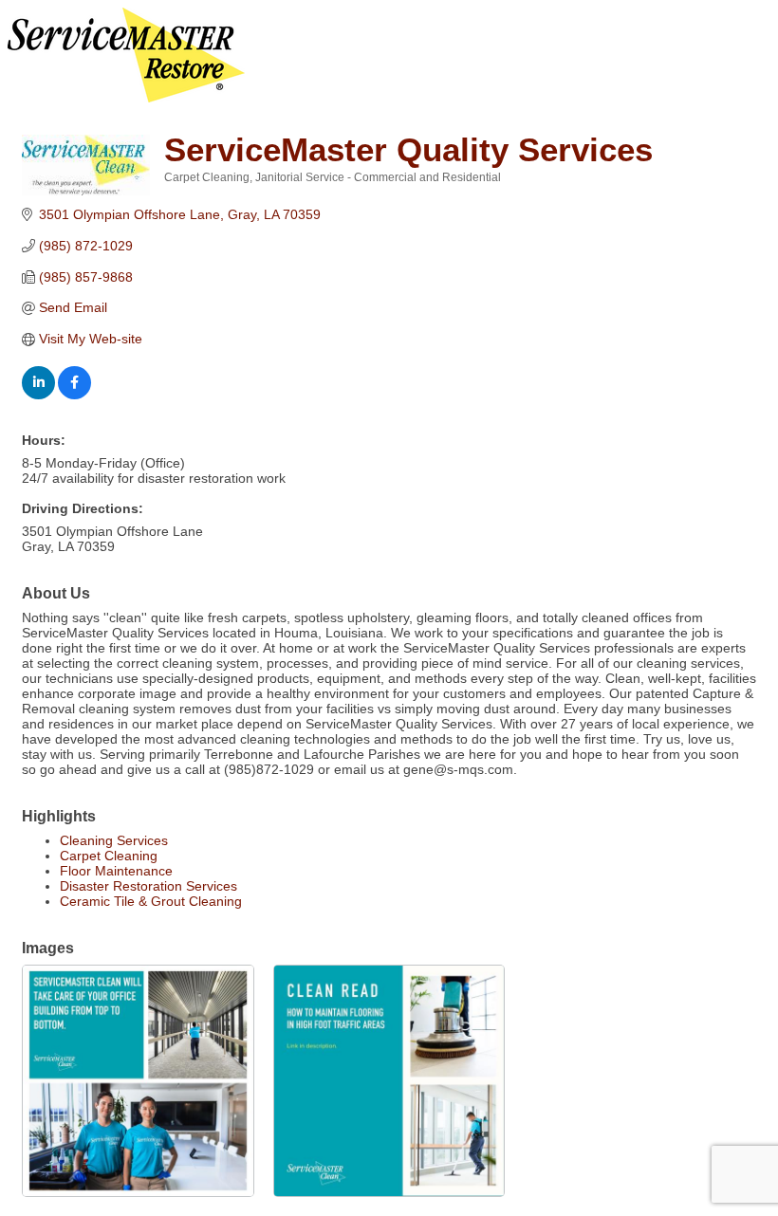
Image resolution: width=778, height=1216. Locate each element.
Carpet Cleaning (108, 855)
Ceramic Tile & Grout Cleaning (151, 901)
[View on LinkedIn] (38, 394)
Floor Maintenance (116, 870)
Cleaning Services (114, 840)
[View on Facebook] (74, 394)
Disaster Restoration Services (148, 886)
